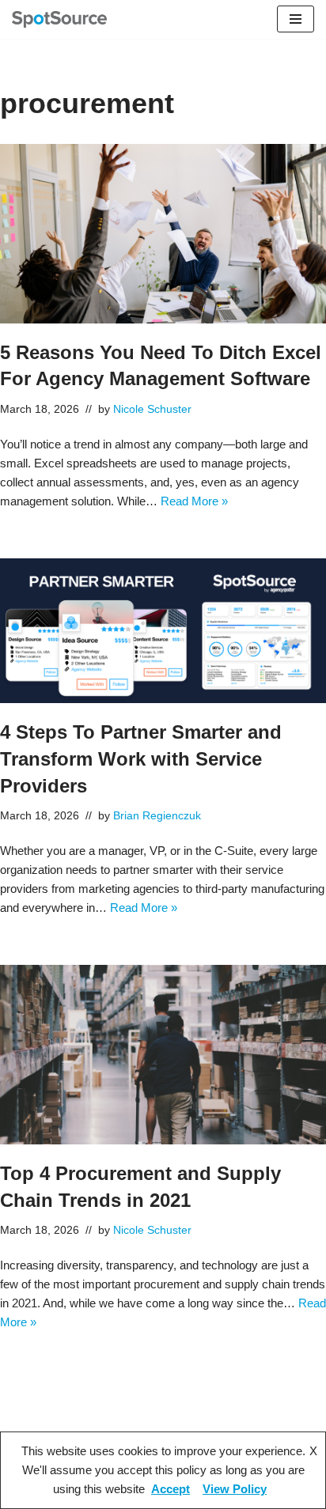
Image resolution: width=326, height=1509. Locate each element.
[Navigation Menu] (295, 19)
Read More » (194, 501)
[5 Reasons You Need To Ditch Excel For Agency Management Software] (163, 233)
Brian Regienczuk (157, 816)
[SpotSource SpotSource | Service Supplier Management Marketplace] (59, 19)
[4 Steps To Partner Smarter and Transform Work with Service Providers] (163, 630)
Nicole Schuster (152, 409)
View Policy (235, 1489)
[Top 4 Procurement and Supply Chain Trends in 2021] (163, 1054)
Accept (170, 1489)
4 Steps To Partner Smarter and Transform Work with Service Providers (141, 758)
